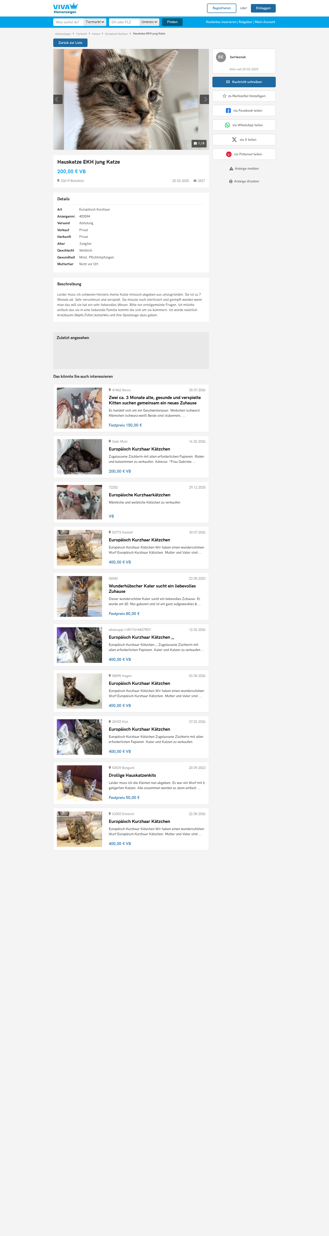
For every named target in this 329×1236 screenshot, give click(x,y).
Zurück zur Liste (70, 43)
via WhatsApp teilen (248, 125)
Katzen (96, 33)
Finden (172, 22)
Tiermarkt (82, 33)
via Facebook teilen (247, 111)
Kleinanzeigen (63, 33)
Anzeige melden (247, 169)
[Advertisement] (240, 218)
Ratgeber (245, 22)
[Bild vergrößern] (131, 99)
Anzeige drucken (246, 181)
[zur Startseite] (65, 8)
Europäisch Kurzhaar (116, 33)
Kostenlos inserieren (221, 22)
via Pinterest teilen (248, 154)
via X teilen (248, 140)
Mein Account (265, 22)
